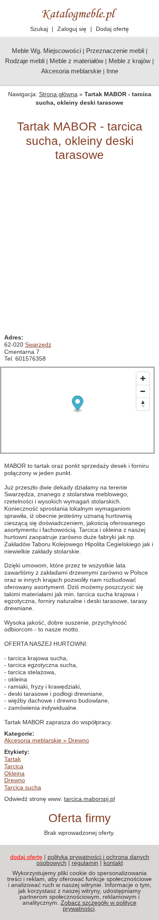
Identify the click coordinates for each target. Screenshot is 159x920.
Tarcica (13, 766)
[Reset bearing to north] (143, 403)
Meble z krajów (130, 60)
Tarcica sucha (22, 787)
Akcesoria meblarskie (71, 71)
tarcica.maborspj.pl (89, 798)
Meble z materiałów (76, 60)
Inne (112, 71)
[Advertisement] (79, 250)
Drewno (14, 780)
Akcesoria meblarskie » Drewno (46, 740)
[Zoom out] (143, 391)
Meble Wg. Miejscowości (46, 50)
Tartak (12, 759)
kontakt (113, 862)
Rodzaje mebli (25, 60)
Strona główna (58, 94)
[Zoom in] (143, 378)
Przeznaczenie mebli (115, 50)
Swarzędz (38, 344)
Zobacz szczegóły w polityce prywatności (99, 905)
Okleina (14, 773)
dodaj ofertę (26, 856)
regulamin (85, 862)
